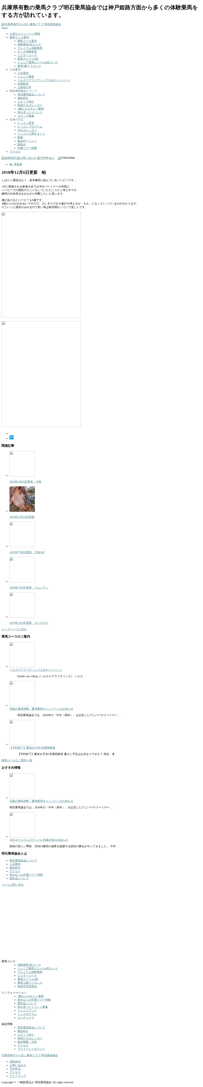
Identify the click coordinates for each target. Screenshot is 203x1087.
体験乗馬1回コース (29, 44)
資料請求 (15, 1061)
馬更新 (18, 164)
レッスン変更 (25, 123)
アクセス (15, 151)
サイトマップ (18, 1076)
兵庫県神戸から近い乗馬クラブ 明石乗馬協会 (30, 1055)
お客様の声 (24, 87)
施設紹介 (23, 98)
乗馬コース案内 (19, 37)
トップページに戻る (14, 629)
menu (5, 27)
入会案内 (23, 73)
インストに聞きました (31, 133)
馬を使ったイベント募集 (32, 1006)
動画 (20, 137)
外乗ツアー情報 (27, 148)
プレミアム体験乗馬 (29, 48)
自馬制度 (23, 83)
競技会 (21, 144)
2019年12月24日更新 (22, 517)
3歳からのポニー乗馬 (30, 108)
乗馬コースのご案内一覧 (17, 760)
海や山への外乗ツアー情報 (26, 874)
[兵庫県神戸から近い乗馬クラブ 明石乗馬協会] (31, 24)
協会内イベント (27, 140)
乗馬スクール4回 (27, 58)
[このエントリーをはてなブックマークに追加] (11, 438)
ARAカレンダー (27, 130)
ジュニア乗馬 (25, 76)
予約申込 (15, 1068)
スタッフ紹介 (25, 101)
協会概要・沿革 (27, 1041)
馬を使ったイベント (29, 112)
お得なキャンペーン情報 (25, 33)
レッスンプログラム (29, 126)
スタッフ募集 (25, 115)
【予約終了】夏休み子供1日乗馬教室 (32, 747)
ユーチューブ (25, 1017)
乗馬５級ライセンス (29, 982)
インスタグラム (27, 1014)
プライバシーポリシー (31, 1049)
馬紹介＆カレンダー (29, 105)
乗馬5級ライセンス (29, 65)
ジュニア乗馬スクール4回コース (37, 62)
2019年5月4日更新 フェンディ (29, 587)
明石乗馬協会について (31, 94)
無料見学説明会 (27, 986)
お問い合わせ (18, 1065)
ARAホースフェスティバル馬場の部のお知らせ (39, 839)
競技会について (19, 878)
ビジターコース (27, 55)
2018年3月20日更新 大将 (25, 481)
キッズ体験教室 (27, 51)
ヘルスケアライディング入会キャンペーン (43, 80)
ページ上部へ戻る (13, 884)
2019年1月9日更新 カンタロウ (29, 622)
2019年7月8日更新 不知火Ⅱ (27, 552)
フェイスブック (27, 1010)
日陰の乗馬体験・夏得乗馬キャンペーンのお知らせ (41, 708)
